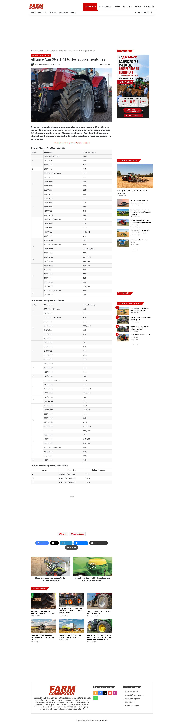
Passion (126, 6)
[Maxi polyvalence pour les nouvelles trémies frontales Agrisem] (123, 212)
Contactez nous (132, 706)
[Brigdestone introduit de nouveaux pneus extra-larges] (43, 601)
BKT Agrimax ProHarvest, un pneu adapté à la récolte (70, 636)
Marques (74, 12)
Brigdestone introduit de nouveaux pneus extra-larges (42, 612)
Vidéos (138, 6)
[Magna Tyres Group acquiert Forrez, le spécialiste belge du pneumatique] (71, 600)
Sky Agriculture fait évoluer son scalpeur (132, 191)
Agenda (53, 12)
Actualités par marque (134, 695)
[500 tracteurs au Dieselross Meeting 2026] (123, 320)
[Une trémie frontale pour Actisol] (123, 243)
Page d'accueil (37, 51)
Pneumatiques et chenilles (53, 51)
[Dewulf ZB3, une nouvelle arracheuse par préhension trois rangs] (123, 222)
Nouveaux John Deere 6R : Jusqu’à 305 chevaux (140, 309)
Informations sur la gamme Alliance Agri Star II (72, 143)
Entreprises (104, 6)
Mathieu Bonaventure (41, 64)
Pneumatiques (78, 534)
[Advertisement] (92, 31)
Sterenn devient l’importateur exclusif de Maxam (99, 612)
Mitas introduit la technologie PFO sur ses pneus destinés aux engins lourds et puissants (99, 637)
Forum (147, 6)
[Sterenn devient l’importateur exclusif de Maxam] (99, 601)
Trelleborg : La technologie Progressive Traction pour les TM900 (42, 637)
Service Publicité (132, 692)
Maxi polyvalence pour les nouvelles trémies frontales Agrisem (141, 212)
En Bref (117, 6)
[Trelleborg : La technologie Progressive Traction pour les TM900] (43, 626)
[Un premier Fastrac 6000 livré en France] (123, 337)
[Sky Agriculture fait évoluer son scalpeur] (135, 176)
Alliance (63, 534)
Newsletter (63, 12)
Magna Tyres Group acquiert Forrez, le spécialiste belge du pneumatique (70, 611)
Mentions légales (132, 699)
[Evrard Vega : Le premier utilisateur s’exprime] (123, 329)
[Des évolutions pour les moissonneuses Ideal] (123, 203)
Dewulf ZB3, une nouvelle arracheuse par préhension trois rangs (141, 222)
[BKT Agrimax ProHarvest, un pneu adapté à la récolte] (71, 626)
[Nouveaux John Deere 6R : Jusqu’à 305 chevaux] (123, 233)
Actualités (90, 6)
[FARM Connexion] (36, 6)
